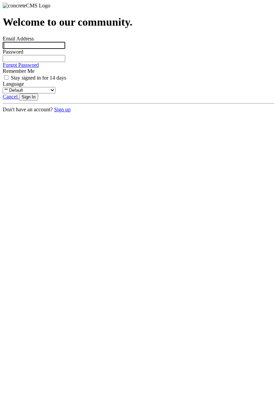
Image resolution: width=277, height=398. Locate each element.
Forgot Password (21, 65)
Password (13, 52)
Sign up (62, 109)
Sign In (28, 97)
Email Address (18, 38)
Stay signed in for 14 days (38, 78)
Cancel (11, 97)
